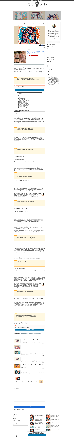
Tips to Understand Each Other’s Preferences (24, 103)
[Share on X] (40, 45)
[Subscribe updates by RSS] (54, 38)
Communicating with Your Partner (23, 101)
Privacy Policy (55, 434)
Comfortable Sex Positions (22, 98)
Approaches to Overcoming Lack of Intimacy (24, 104)
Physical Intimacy (31, 333)
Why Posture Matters (21, 96)
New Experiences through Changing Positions (24, 105)
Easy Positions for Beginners (22, 99)
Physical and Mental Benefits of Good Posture (24, 97)
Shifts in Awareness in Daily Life (22, 106)
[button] (27, 420)
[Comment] (44, 45)
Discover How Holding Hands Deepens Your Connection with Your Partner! (28, 284)
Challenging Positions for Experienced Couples (24, 100)
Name (15, 399)
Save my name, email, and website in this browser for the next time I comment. (25, 404)
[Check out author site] (53, 38)
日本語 (60, 434)
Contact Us (49, 434)
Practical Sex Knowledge (17, 333)
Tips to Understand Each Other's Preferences (54, 79)
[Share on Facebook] (42, 45)
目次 (19, 93)
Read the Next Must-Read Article (29, 329)
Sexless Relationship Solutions (37, 333)
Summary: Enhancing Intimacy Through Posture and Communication (27, 107)
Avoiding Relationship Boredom (25, 333)
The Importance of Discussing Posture (23, 102)
